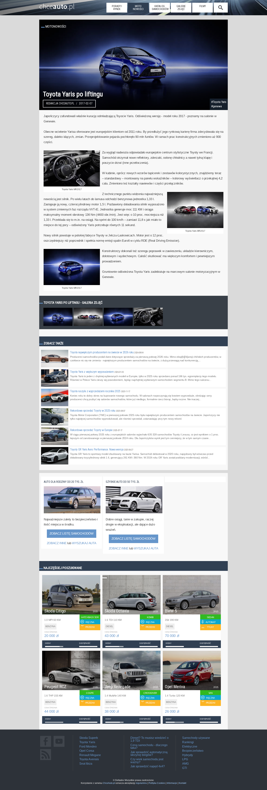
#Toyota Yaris (218, 102)
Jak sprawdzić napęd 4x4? (147, 766)
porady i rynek (117, 8)
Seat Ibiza (85, 763)
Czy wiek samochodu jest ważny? (146, 761)
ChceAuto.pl (109, 783)
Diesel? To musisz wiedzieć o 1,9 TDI (149, 739)
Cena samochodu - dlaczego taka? (148, 747)
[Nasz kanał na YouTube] (59, 746)
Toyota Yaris (87, 742)
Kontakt (182, 783)
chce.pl (57, 5)
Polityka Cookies (157, 783)
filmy (202, 6)
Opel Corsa (86, 750)
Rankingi (188, 742)
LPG (185, 759)
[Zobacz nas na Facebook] (45, 746)
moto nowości (138, 8)
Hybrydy (187, 755)
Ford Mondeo (88, 746)
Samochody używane (196, 737)
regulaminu (141, 783)
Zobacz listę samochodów (72, 533)
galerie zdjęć (181, 8)
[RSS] (45, 759)
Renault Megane (90, 755)
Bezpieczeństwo (192, 750)
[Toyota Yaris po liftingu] (58, 325)
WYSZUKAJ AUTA (84, 543)
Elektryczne (189, 746)
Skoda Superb (88, 737)
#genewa (216, 106)
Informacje (172, 783)
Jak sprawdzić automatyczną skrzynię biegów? (148, 754)
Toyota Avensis (89, 759)
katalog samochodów (160, 8)
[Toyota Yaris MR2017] (72, 185)
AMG (185, 763)
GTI (184, 767)
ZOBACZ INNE (56, 543)
